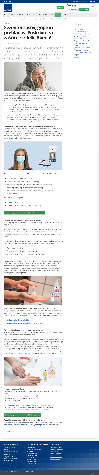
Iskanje (60, 7)
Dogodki (77, 55)
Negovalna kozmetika (34, 449)
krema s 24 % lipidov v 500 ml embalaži (20, 407)
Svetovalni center (46, 15)
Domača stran (14, 19)
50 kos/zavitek (13, 202)
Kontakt (66, 15)
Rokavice (30, 451)
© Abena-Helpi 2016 (90, 474)
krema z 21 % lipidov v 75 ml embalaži (19, 410)
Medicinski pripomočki (82, 48)
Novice (76, 57)
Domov (6, 471)
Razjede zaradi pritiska (82, 41)
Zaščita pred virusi (80, 43)
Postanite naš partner (57, 449)
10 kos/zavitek (13, 205)
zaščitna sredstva (11, 425)
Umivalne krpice (32, 453)
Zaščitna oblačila (32, 459)
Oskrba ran (30, 457)
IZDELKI (11, 15)
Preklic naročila (55, 459)
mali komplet (12, 115)
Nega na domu (79, 45)
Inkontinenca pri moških (82, 34)
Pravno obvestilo (30, 471)
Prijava (93, 1)
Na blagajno (84, 9)
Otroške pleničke (32, 461)
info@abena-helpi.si (11, 458)
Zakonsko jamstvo (56, 457)
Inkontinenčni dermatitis (83, 38)
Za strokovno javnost (81, 50)
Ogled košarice (73, 9)
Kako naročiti (54, 455)
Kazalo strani (13, 471)
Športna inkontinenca (81, 32)
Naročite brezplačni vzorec (79, 1)
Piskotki (21, 471)
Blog (58, 15)
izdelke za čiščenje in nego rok (33, 425)
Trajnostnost (31, 15)
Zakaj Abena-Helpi (56, 447)
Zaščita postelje (32, 455)
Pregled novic (9, 432)
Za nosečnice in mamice (82, 52)
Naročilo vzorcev (32, 463)
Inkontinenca (78, 29)
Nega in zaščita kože (81, 36)
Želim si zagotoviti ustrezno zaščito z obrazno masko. (24, 213)
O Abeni (20, 15)
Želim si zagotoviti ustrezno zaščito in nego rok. (22, 415)
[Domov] (4, 15)
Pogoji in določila (55, 453)
